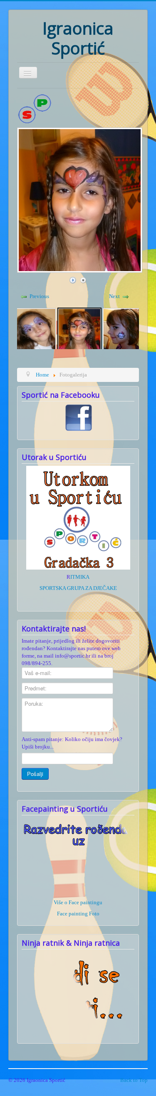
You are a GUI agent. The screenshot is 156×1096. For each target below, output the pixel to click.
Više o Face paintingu (78, 902)
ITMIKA (79, 577)
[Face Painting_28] (79, 329)
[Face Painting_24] (34, 329)
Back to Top (134, 1080)
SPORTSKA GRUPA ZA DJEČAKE (78, 588)
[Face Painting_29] (124, 329)
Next (114, 296)
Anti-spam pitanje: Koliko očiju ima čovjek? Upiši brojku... (72, 743)
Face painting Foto (78, 913)
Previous (39, 296)
